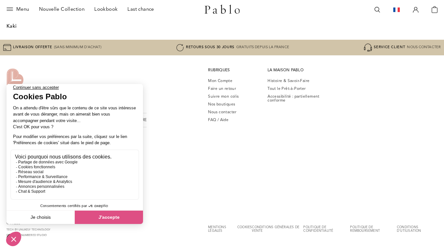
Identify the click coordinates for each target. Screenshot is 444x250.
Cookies (244, 227)
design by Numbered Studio (27, 235)
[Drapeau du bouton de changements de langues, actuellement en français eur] (396, 10)
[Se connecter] (416, 10)
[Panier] (434, 9)
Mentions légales (217, 229)
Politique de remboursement (365, 229)
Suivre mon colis (223, 97)
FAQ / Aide (218, 120)
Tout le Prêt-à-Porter (287, 89)
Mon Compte (220, 81)
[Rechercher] (377, 10)
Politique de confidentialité (318, 229)
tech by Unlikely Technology (28, 230)
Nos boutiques (221, 104)
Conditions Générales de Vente (275, 229)
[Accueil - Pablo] (222, 10)
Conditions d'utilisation (409, 229)
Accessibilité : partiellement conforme (294, 99)
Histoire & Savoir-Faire (288, 81)
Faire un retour (222, 89)
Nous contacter (222, 112)
